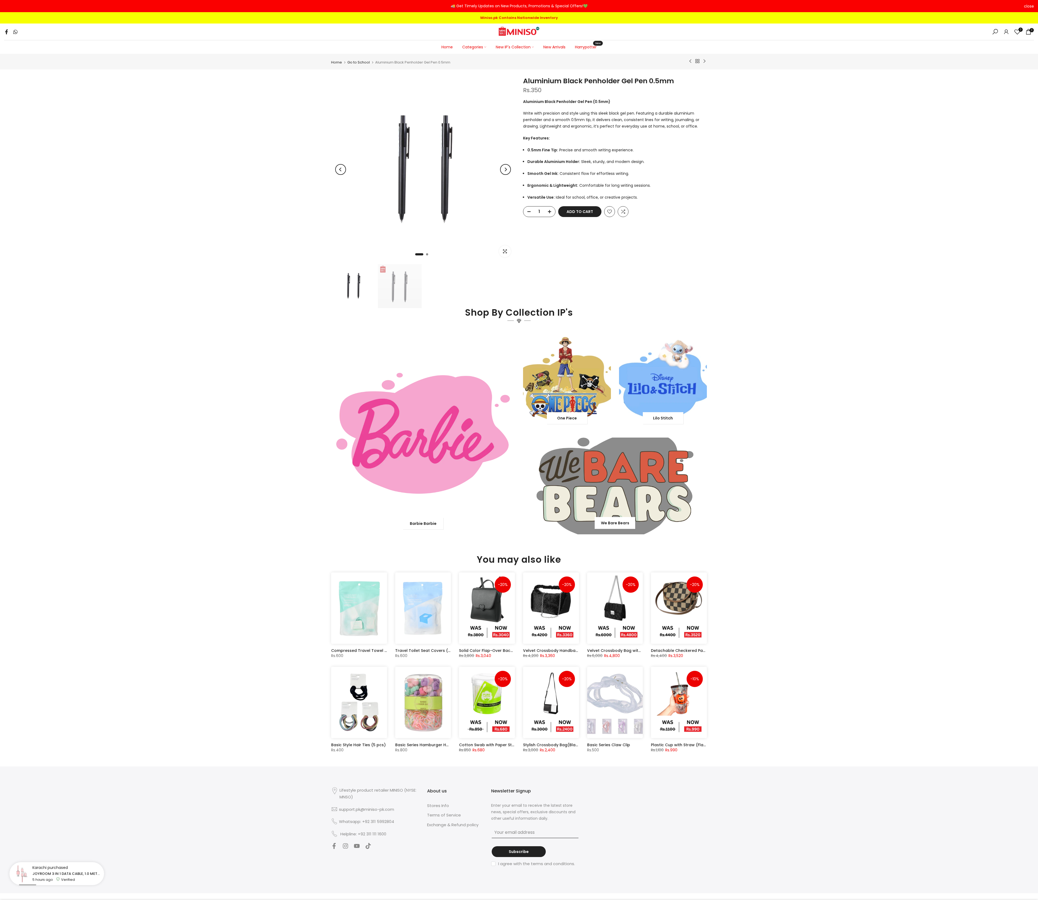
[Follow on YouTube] (357, 846)
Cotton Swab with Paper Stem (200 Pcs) (498, 744)
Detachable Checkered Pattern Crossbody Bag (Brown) (706, 649)
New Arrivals (554, 46)
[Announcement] (519, 6)
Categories (472, 46)
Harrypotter (588, 46)
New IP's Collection (513, 46)
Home (447, 46)
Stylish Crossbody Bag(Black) (552, 744)
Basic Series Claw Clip (608, 744)
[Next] (505, 168)
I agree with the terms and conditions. (536, 862)
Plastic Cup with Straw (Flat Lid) (682, 744)
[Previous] (340, 168)
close (9, 6)
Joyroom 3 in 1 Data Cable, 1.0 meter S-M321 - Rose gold (66, 876)
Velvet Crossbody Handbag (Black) (558, 649)
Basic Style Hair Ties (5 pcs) (358, 744)
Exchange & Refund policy (452, 823)
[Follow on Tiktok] (368, 846)
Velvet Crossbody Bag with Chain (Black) (628, 649)
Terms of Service (444, 814)
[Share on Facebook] (6, 31)
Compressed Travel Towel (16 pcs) (365, 649)
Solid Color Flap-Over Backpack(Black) (498, 649)
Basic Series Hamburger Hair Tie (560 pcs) (436, 744)
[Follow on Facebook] (334, 846)
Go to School (358, 61)
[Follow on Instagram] (345, 846)
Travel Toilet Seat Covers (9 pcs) (428, 649)
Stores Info (438, 804)
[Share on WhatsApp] (15, 31)
